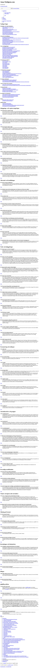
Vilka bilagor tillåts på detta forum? (8, 99)
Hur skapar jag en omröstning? (7, 49)
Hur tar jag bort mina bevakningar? (8, 97)
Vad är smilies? (4, 62)
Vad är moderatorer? (5, 71)
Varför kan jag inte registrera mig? (7, 28)
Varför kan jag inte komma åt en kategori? (9, 52)
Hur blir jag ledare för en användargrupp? (9, 74)
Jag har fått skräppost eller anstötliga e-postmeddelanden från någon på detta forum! (15, 81)
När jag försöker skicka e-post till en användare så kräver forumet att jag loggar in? (15, 44)
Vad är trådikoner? (5, 68)
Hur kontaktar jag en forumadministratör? (9, 106)
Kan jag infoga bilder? (6, 63)
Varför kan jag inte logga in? (7, 30)
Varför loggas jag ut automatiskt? (7, 33)
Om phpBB (7, 589)
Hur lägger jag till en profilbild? (7, 42)
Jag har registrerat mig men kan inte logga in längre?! (10, 31)
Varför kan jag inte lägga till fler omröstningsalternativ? (11, 50)
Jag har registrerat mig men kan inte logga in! (9, 29)
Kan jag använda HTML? (6, 61)
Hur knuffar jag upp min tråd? (7, 58)
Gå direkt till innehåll (3, 6)
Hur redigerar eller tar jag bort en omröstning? (9, 51)
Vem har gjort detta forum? (6, 103)
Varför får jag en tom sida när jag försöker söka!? (10, 89)
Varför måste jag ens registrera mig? (8, 27)
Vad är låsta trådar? (5, 67)
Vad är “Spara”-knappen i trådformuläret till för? (10, 56)
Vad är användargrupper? (6, 72)
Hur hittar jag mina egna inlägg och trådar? (9, 91)
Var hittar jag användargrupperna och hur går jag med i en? (11, 73)
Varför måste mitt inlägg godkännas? (8, 57)
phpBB (4, 663)
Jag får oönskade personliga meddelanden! (9, 80)
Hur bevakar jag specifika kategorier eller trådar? (10, 95)
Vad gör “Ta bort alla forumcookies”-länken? (9, 34)
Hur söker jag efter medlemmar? (7, 90)
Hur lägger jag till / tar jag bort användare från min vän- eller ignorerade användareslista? (16, 85)
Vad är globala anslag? (6, 64)
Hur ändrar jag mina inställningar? (7, 37)
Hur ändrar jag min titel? (6, 43)
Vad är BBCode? (5, 60)
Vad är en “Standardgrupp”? (6, 76)
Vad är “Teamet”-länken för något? (8, 77)
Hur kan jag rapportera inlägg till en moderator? (10, 55)
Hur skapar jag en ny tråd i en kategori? (8, 47)
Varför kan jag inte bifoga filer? (7, 53)
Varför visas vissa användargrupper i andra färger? (10, 75)
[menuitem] (7, 12)
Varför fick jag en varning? (6, 54)
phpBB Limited (28, 587)
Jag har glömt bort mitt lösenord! (7, 32)
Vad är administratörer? (6, 70)
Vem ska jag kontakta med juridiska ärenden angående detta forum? (13, 105)
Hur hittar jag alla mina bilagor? (7, 100)
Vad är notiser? (4, 66)
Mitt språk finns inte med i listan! (7, 40)
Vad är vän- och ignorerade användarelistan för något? (11, 84)
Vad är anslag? (4, 65)
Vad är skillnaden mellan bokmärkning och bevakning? (11, 94)
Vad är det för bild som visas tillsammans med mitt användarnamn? (13, 41)
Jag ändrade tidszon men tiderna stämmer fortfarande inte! (11, 39)
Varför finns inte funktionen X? (7, 104)
